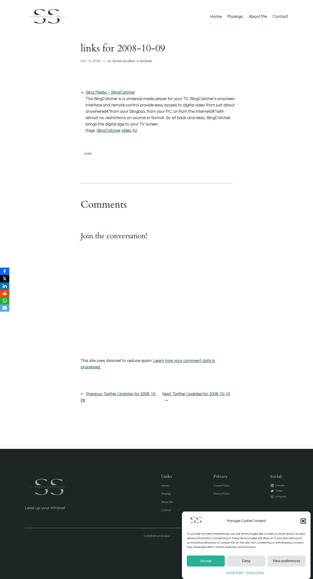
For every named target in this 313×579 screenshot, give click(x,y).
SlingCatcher (109, 130)
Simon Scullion (123, 61)
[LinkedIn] (4, 286)
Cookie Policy (235, 572)
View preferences (287, 561)
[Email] (4, 308)
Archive (146, 61)
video (127, 130)
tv (134, 130)
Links (88, 153)
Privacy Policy (255, 572)
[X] (4, 278)
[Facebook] (4, 271)
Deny (246, 561)
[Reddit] (4, 293)
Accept (206, 561)
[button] (303, 521)
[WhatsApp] (4, 300)
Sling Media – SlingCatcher (110, 92)
